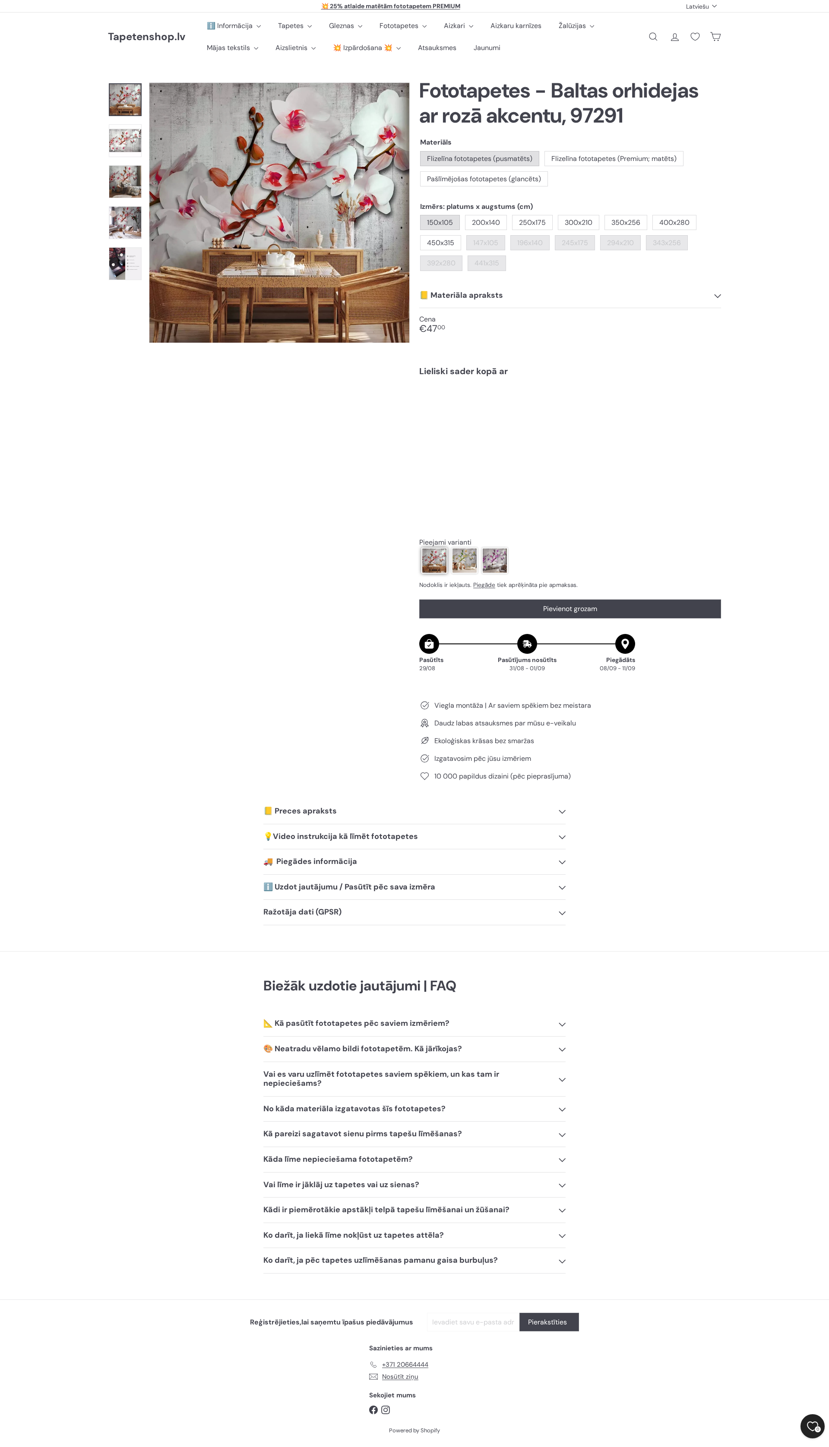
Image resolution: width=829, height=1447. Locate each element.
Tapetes (291, 25)
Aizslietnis (292, 47)
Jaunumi (487, 47)
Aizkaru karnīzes (515, 25)
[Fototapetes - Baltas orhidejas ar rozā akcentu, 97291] (570, 412)
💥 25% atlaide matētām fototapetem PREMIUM (390, 6)
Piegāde (484, 585)
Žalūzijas (573, 25)
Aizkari (455, 25)
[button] (434, 561)
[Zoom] (279, 213)
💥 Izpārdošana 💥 (363, 47)
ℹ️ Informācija (230, 25)
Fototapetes (400, 25)
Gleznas (342, 25)
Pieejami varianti (445, 542)
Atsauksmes (437, 47)
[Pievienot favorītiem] (710, 401)
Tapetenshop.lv (146, 37)
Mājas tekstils (229, 47)
